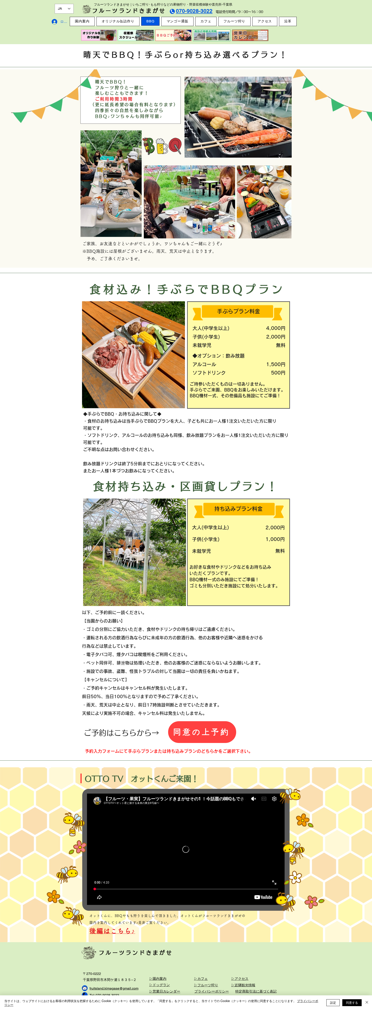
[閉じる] (366, 1003)
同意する (352, 1002)
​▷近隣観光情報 (243, 985)
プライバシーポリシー (211, 991)
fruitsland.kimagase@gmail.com (114, 988)
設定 (333, 1002)
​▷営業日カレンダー (164, 991)
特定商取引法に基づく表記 (256, 991)
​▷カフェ (201, 979)
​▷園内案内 (157, 979)
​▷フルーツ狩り (206, 985)
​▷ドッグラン (159, 985)
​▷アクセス (239, 979)
